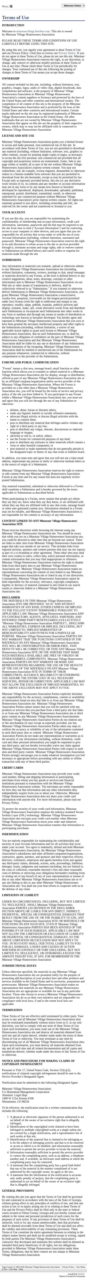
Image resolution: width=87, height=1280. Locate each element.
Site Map (13, 1269)
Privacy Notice (66, 53)
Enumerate (80, 1276)
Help (21, 1269)
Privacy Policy (68, 1267)
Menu (6, 6)
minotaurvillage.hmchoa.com (33, 31)
